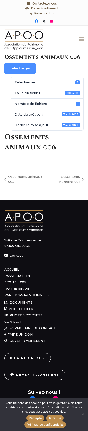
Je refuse (55, 418)
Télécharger (20, 68)
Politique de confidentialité (45, 424)
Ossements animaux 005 (23, 180)
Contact (16, 255)
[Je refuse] (83, 414)
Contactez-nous (44, 3)
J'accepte (35, 418)
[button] (81, 39)
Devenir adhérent (45, 8)
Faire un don (44, 13)
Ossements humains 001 (63, 180)
